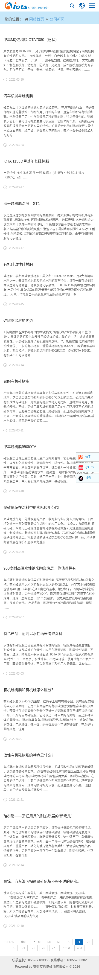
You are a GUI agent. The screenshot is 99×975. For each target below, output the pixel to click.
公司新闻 (57, 19)
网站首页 (36, 19)
